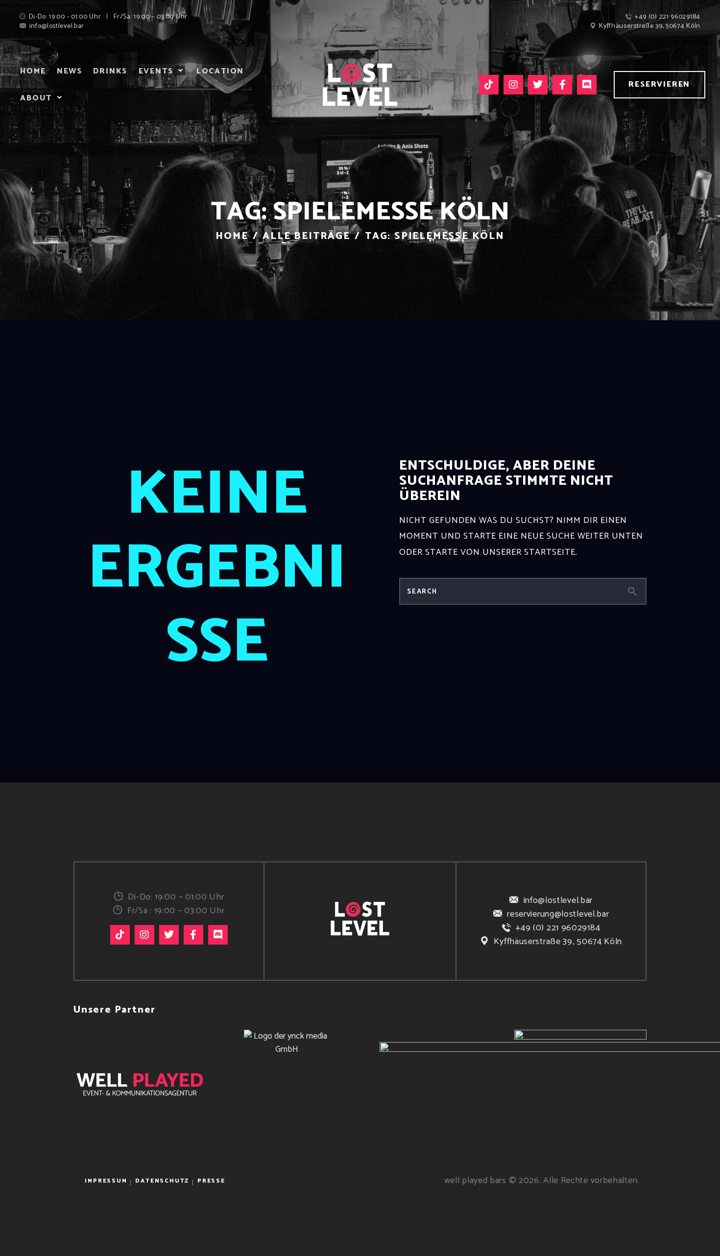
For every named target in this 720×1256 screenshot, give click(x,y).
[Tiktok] (489, 85)
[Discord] (587, 85)
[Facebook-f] (562, 85)
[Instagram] (513, 85)
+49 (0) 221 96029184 (558, 928)
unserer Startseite (529, 552)
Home (232, 236)
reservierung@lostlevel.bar (558, 914)
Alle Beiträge (306, 236)
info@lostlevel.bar (558, 900)
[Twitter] (538, 85)
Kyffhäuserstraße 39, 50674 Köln (558, 941)
